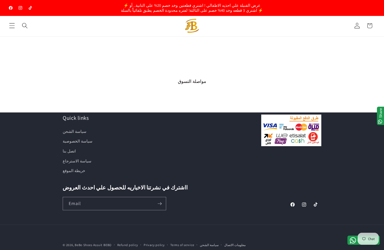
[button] (12, 25)
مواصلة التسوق (192, 81)
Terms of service (182, 245)
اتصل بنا (69, 151)
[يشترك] (159, 204)
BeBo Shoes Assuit (88, 245)
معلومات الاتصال (235, 245)
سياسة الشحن (74, 131)
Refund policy (127, 245)
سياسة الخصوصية (77, 141)
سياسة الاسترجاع (77, 160)
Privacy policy (154, 245)
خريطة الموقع (74, 170)
